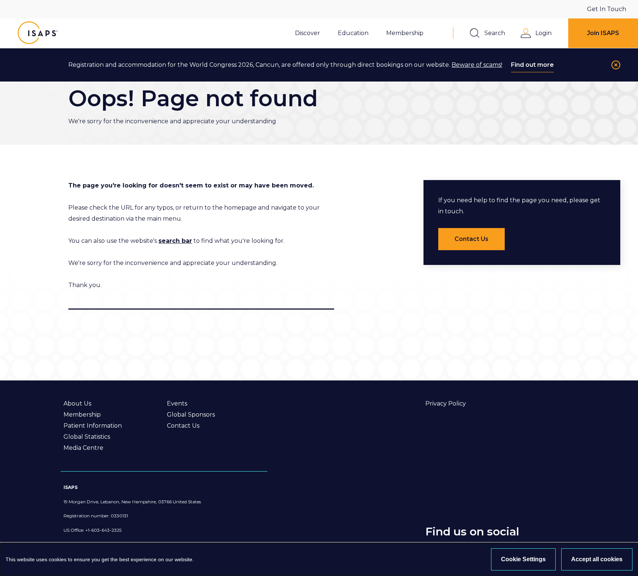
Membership (82, 414)
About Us (77, 403)
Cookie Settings (523, 559)
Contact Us (183, 425)
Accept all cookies (596, 559)
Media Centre (83, 447)
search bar (175, 240)
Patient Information (93, 425)
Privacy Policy (445, 403)
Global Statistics (87, 436)
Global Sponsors (191, 414)
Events (177, 403)
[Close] (616, 65)
